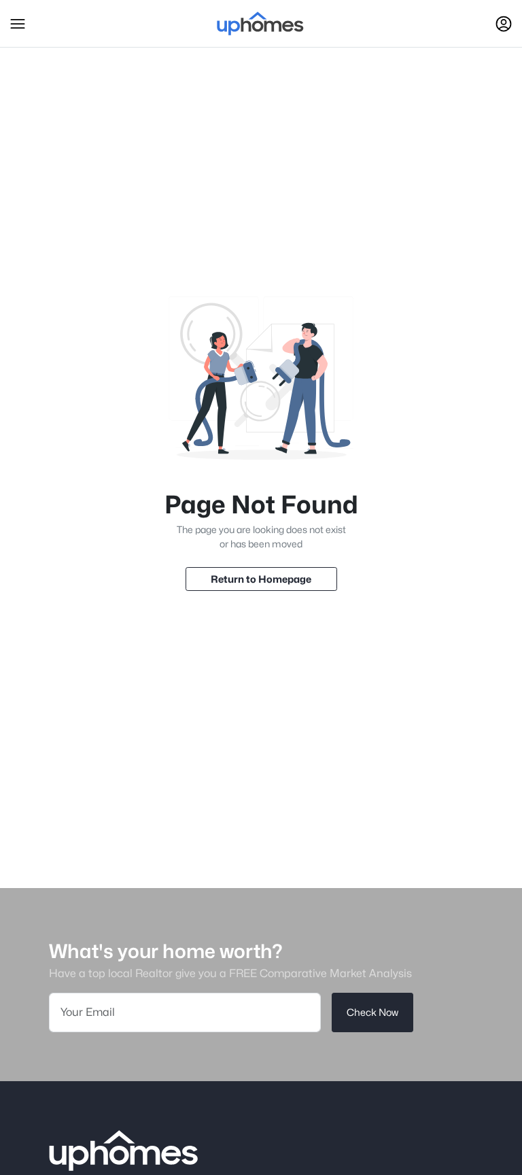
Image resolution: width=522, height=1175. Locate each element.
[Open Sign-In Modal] (504, 24)
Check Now (372, 1012)
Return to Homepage (261, 579)
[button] (17, 24)
